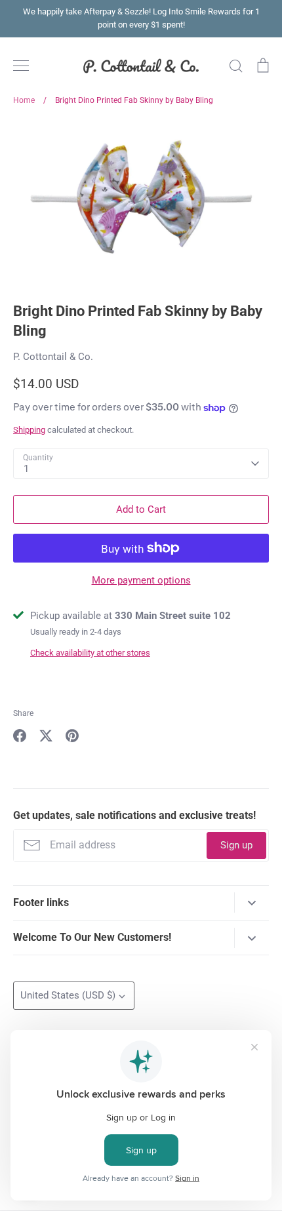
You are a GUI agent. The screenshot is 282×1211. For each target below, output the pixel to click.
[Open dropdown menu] (251, 902)
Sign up (236, 845)
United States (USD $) (67, 995)
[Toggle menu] (21, 65)
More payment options (141, 580)
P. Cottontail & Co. (53, 357)
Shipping (29, 430)
